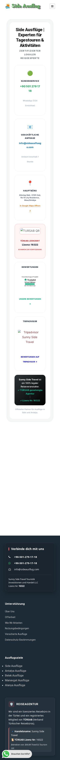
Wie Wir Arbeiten (13, 622)
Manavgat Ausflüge (17, 680)
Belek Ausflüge (14, 675)
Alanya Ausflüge (15, 685)
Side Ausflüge (13, 666)
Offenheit (10, 617)
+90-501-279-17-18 (25, 557)
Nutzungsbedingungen (17, 628)
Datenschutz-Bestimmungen (20, 639)
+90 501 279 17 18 (30, 88)
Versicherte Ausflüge (16, 634)
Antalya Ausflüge (15, 670)
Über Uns (9, 611)
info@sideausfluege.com (30, 145)
